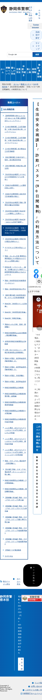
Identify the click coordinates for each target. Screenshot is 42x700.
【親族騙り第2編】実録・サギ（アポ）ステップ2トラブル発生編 (16, 508)
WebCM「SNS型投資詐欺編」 (16, 312)
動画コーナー (26, 84)
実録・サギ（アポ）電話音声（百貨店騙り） (15, 462)
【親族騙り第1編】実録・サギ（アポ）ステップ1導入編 (16, 499)
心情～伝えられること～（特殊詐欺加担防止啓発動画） (15, 351)
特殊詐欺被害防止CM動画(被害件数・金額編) (15, 395)
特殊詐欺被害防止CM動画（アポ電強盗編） (16, 481)
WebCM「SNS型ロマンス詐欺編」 (16, 305)
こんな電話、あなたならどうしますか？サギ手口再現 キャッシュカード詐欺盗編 (15, 452)
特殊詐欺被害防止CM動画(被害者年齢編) (15, 403)
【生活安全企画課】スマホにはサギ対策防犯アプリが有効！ (15, 177)
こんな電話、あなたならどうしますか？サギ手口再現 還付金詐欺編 (15, 441)
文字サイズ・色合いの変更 (30, 13)
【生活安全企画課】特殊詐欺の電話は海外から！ (15, 240)
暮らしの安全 (13, 71)
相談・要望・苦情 (39, 71)
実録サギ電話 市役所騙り (14, 375)
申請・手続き (24, 70)
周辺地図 (22, 664)
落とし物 (29, 70)
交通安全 (18, 70)
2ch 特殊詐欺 (8, 109)
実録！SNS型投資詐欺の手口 (15, 289)
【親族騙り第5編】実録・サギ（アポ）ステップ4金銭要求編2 (16, 541)
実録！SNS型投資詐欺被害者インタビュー (15, 282)
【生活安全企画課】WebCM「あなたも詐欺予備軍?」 (15, 221)
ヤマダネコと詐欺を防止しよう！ (15, 249)
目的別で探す (38, 35)
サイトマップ (38, 46)
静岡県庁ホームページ (32, 693)
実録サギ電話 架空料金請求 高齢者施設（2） (16, 359)
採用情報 (34, 70)
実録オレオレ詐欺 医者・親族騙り (15, 325)
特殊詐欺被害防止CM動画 (14, 388)
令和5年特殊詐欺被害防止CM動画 (15, 342)
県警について (8, 71)
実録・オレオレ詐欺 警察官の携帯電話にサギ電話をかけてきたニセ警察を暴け (15, 258)
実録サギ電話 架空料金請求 (15, 381)
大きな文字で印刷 (32, 291)
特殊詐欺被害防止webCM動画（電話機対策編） (16, 334)
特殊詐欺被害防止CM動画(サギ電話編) (15, 412)
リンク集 (38, 683)
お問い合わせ (36, 686)
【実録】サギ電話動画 (13, 550)
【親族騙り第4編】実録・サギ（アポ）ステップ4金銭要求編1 (16, 530)
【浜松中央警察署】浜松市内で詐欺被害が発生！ (15, 195)
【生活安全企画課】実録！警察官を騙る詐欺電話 (15, 204)
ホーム (3, 70)
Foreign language (35, 26)
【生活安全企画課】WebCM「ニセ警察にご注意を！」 (15, 212)
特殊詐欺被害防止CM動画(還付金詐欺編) (15, 420)
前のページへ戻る (6, 582)
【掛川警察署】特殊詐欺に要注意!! (15, 167)
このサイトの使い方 (33, 690)
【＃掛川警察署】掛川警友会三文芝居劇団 (15, 150)
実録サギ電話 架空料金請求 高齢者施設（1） (16, 368)
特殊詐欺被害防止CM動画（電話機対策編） (16, 490)
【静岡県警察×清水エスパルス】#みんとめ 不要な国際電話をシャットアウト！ (15, 118)
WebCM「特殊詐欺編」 (13, 318)
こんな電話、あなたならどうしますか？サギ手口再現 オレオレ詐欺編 (15, 430)
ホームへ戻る (18, 581)
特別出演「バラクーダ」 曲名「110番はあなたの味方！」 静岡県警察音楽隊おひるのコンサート (16, 270)
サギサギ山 (9, 556)
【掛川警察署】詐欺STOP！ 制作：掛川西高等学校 (16, 158)
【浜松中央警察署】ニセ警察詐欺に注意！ (15, 186)
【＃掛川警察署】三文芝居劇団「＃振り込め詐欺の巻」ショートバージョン (15, 140)
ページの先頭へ (34, 575)
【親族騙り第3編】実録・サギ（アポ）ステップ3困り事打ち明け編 (16, 519)
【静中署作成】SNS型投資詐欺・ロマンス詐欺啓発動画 (15, 296)
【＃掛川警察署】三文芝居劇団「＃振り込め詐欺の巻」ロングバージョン (15, 129)
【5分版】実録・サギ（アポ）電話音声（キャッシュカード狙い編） (16, 471)
